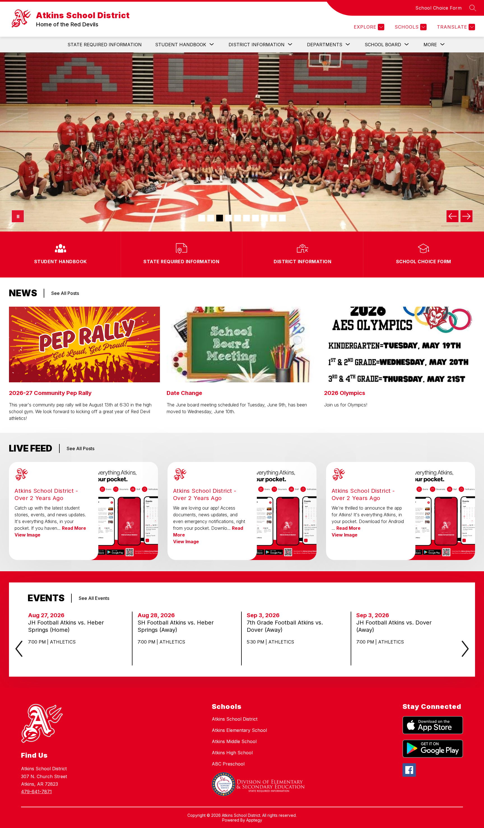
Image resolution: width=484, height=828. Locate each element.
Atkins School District (234, 719)
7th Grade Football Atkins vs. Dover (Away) (285, 626)
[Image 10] (282, 218)
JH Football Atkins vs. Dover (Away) (394, 626)
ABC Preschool (228, 764)
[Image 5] (237, 218)
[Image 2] (210, 218)
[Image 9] (273, 218)
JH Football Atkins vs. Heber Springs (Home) (66, 626)
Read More (74, 528)
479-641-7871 (36, 791)
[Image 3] (219, 218)
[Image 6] (246, 218)
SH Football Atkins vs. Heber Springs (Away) (176, 626)
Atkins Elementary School (239, 730)
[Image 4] (228, 218)
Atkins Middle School (234, 741)
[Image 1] (201, 218)
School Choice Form (438, 8)
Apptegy (254, 820)
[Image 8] (264, 218)
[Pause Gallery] (17, 216)
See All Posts (65, 293)
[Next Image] (466, 216)
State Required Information (105, 44)
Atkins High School (232, 752)
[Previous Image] (452, 216)
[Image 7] (255, 218)
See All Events (94, 598)
